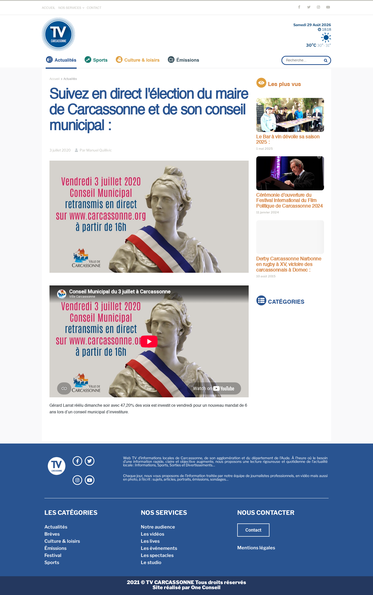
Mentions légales (256, 547)
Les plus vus (283, 84)
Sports (100, 60)
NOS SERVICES (69, 8)
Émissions (187, 60)
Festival (264, 347)
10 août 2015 (266, 276)
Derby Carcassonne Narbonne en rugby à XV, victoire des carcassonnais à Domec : (288, 264)
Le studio (151, 562)
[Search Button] (326, 60)
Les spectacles (157, 555)
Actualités (65, 60)
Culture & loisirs (142, 60)
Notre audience (158, 527)
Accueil (54, 79)
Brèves (264, 326)
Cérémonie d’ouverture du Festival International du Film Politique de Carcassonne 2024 (289, 201)
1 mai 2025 (264, 148)
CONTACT (94, 8)
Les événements (159, 548)
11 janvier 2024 (267, 212)
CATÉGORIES (285, 302)
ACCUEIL (48, 8)
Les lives (150, 541)
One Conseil (206, 587)
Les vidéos (152, 534)
